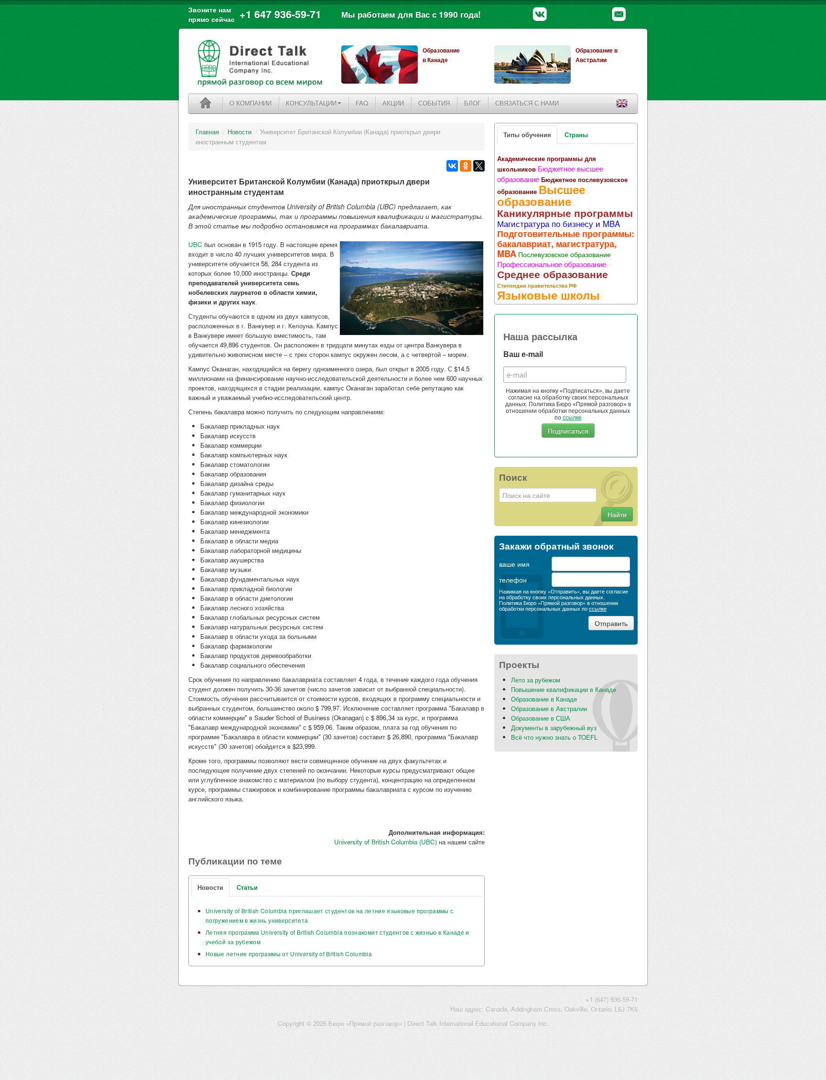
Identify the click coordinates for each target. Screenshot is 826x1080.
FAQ (362, 103)
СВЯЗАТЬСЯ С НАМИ (527, 103)
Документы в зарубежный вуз (554, 727)
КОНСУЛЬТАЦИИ (311, 103)
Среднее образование (552, 274)
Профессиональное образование (551, 264)
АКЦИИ (393, 103)
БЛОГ (472, 103)
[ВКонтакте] (452, 166)
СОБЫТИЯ (434, 103)
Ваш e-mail (523, 354)
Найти (617, 514)
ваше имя (514, 564)
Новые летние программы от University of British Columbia (289, 954)
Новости (239, 131)
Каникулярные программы (565, 212)
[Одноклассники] (465, 166)
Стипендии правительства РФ (536, 285)
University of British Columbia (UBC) (385, 841)
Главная (207, 131)
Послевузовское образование (564, 254)
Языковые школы (548, 295)
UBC (195, 244)
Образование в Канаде (544, 698)
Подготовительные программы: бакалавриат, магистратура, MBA (565, 243)
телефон (513, 579)
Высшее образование (541, 195)
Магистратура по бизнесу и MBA (558, 223)
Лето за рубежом (535, 679)
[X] (479, 166)
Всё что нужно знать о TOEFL (554, 737)
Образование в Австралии (549, 708)
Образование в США (540, 718)
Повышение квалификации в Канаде (563, 689)
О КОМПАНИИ (250, 103)
